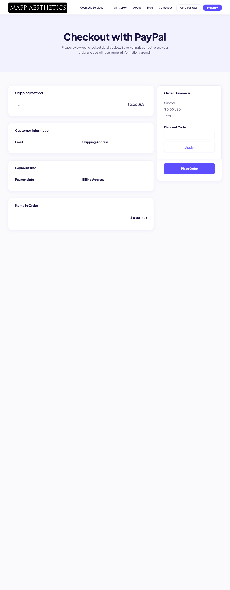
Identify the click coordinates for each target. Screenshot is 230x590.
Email (19, 142)
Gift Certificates (188, 7)
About (137, 7)
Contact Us (166, 7)
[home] (37, 8)
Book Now (212, 7)
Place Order (189, 168)
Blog (150, 7)
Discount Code (175, 127)
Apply (189, 147)
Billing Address (93, 179)
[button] (93, 7)
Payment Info (24, 179)
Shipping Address (95, 142)
